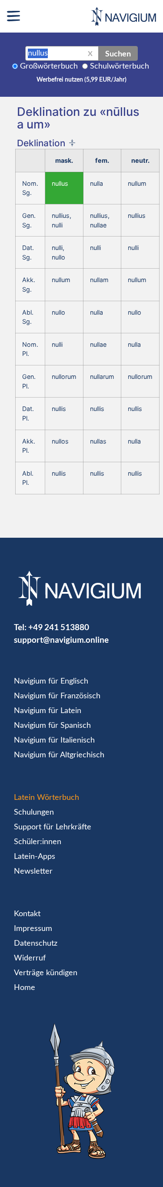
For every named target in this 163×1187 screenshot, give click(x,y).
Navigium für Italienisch (54, 740)
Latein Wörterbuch (46, 798)
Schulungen (34, 812)
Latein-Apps (34, 857)
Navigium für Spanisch (52, 726)
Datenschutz (35, 943)
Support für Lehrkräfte (52, 827)
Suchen (118, 53)
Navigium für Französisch (57, 696)
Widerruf (30, 958)
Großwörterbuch (49, 66)
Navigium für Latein (47, 711)
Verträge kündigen (45, 973)
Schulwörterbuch (119, 66)
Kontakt (27, 914)
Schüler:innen (37, 842)
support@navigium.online (61, 639)
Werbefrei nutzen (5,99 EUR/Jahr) (81, 80)
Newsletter (33, 871)
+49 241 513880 (58, 627)
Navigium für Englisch (51, 681)
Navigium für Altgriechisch (59, 755)
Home (24, 988)
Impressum (33, 929)
